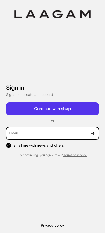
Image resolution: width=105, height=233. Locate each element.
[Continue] (92, 133)
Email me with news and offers (38, 145)
